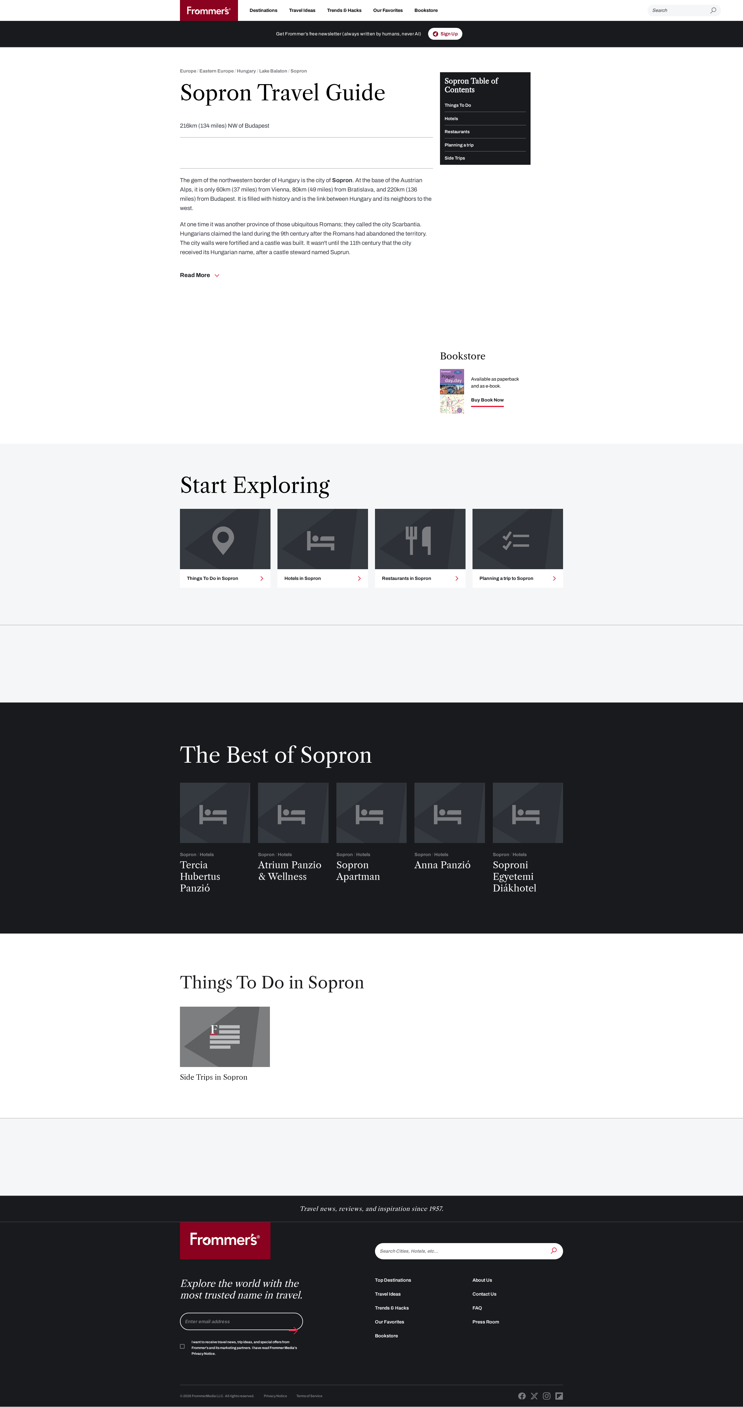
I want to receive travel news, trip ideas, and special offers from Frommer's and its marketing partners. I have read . (244, 1348)
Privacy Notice (275, 1396)
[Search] (554, 1251)
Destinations (263, 10)
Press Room (486, 1321)
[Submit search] (715, 10)
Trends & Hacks (344, 10)
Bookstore (426, 10)
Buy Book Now (487, 400)
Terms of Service (309, 1396)
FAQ (477, 1307)
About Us (482, 1280)
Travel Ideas (302, 10)
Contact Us (485, 1294)
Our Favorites (388, 10)
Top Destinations (393, 1280)
